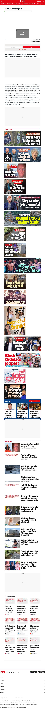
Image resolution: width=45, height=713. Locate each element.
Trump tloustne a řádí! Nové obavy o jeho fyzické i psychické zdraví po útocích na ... (22, 414)
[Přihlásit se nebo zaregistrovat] (43, 1)
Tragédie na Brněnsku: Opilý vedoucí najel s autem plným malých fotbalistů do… (29, 553)
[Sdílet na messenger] (36, 41)
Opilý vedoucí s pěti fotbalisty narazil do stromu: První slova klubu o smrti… (30, 509)
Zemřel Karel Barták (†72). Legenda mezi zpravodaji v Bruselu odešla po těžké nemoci (9, 414)
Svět (18, 409)
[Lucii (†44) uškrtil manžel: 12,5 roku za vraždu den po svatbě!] (12, 488)
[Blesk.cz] (22, 1)
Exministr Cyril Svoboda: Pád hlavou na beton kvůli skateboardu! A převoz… (30, 446)
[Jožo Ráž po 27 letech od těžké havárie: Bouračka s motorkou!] (12, 458)
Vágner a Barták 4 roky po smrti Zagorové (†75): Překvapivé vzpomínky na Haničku (29, 565)
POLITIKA (8, 401)
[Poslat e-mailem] (39, 41)
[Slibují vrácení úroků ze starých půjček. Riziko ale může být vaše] (12, 521)
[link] (6, 672)
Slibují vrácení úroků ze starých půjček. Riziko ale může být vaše (28, 520)
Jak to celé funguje (22, 49)
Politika (6, 409)
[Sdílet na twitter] (34, 41)
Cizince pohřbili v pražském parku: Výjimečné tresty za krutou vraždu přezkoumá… (29, 498)
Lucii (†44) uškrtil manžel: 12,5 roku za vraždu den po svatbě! (29, 487)
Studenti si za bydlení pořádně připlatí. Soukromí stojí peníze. (29, 542)
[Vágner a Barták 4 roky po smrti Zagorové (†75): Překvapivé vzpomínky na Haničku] (12, 565)
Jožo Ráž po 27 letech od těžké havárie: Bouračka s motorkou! (29, 457)
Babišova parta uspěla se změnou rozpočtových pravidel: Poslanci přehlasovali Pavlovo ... (34, 414)
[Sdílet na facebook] (32, 41)
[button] (33, 672)
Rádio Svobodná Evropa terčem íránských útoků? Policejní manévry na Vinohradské (28, 532)
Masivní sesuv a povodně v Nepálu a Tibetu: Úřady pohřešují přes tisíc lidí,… (29, 468)
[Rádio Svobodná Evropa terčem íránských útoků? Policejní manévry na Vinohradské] (12, 532)
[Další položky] (43, 4)
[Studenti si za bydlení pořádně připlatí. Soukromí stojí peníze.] (12, 543)
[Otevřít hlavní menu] (1, 1)
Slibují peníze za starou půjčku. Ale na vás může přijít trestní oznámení (29, 479)
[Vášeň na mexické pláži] (18, 19)
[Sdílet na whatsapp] (38, 41)
